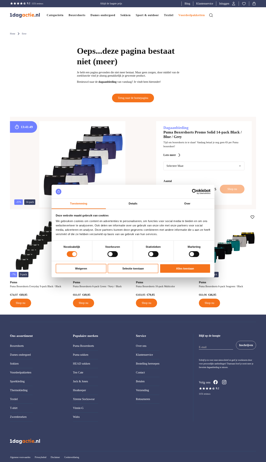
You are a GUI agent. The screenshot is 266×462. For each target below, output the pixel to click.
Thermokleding (19, 390)
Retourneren (143, 399)
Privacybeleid (40, 457)
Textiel (14, 399)
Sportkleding (17, 381)
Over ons (141, 345)
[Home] (21, 15)
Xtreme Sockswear (84, 399)
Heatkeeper (79, 390)
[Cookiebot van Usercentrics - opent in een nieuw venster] (194, 191)
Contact (140, 372)
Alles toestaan (185, 268)
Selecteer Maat (174, 165)
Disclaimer (55, 457)
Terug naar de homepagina (133, 97)
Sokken (14, 363)
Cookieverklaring (71, 457)
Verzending (142, 390)
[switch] (112, 254)
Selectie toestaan (133, 268)
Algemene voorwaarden (20, 457)
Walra (76, 416)
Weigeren (81, 268)
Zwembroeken (18, 416)
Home (12, 33)
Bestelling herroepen (147, 363)
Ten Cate (78, 372)
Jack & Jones (80, 381)
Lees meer (169, 154)
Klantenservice (204, 3)
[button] (227, 3)
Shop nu (20, 302)
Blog (187, 3)
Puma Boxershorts (83, 345)
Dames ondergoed (20, 354)
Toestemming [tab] (78, 203)
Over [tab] (187, 203)
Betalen (140, 381)
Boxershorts (17, 345)
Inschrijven (246, 345)
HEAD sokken (81, 363)
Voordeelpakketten (20, 372)
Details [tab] (133, 203)
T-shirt (13, 407)
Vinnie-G (78, 407)
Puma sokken (80, 354)
